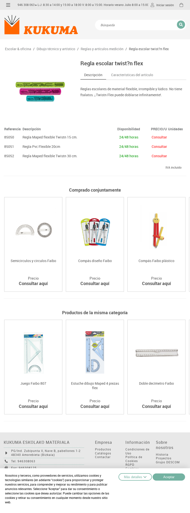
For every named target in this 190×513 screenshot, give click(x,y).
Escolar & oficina (18, 49)
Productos (103, 449)
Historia (162, 454)
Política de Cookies (133, 459)
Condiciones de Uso (137, 451)
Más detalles (133, 477)
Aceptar (168, 477)
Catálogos (103, 453)
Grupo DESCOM (168, 462)
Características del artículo (132, 74)
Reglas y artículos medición (102, 49)
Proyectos (163, 458)
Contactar (103, 457)
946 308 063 (26, 5)
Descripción (93, 74)
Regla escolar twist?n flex (149, 49)
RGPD (129, 465)
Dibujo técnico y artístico (56, 49)
